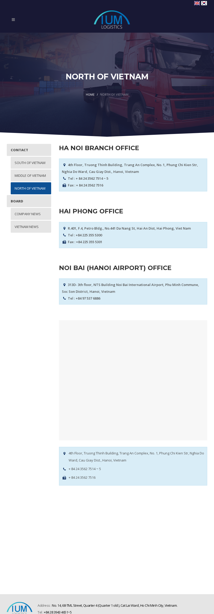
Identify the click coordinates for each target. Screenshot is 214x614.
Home (90, 94)
